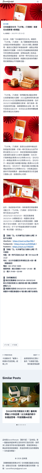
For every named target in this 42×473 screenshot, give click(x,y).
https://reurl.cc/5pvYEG (23, 241)
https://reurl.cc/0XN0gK (25, 244)
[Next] (36, 402)
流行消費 (5, 24)
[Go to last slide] (5, 402)
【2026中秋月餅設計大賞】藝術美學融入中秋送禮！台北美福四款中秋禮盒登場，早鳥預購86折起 (21, 414)
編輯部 (7, 33)
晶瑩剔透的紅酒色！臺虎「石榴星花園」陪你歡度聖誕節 (32, 359)
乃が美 (6, 345)
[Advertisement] (21, 318)
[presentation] (21, 395)
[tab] (16, 424)
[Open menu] (38, 1)
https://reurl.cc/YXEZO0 (23, 247)
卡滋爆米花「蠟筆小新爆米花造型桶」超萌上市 (10, 359)
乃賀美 (14, 345)
